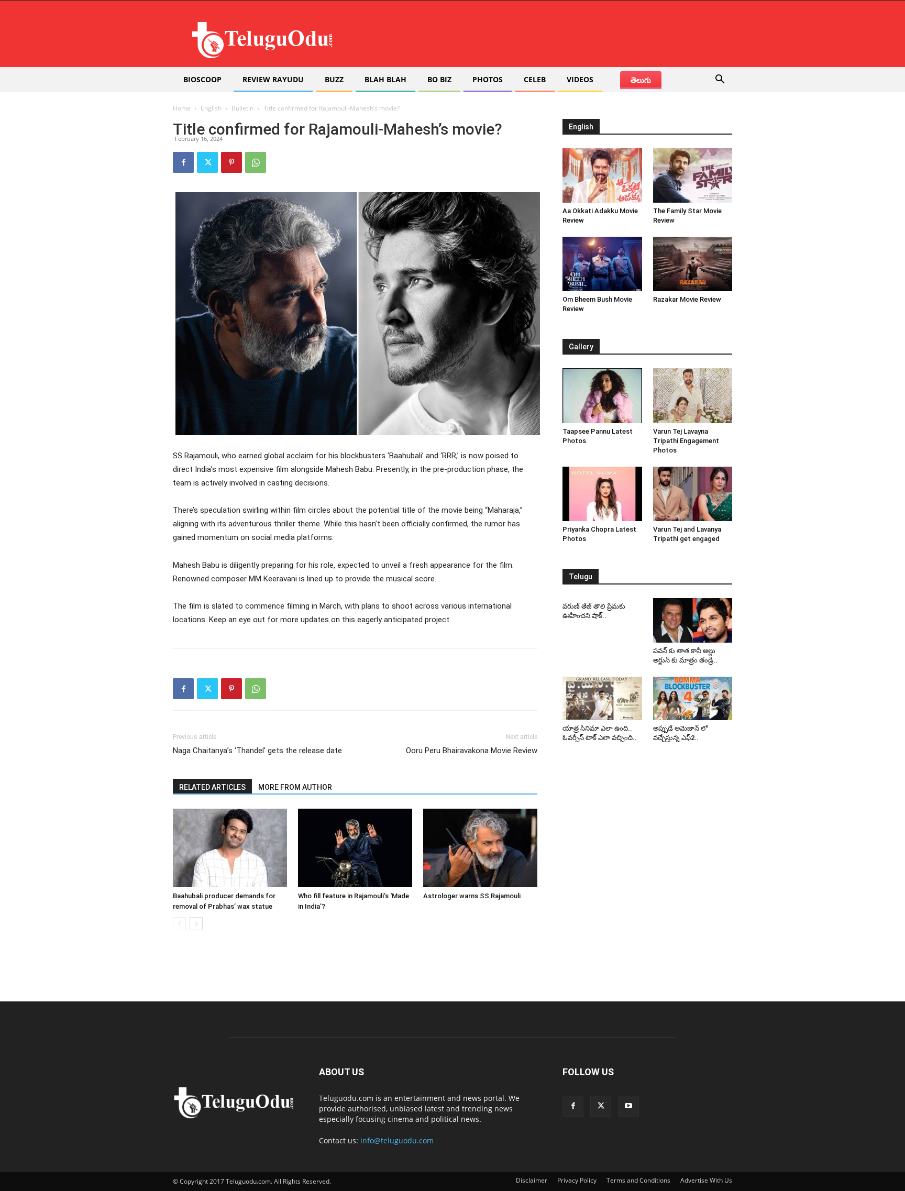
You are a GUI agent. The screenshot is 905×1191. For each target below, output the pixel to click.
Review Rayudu (273, 79)
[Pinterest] (231, 162)
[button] (719, 80)
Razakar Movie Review (687, 299)
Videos (580, 79)
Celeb (535, 79)
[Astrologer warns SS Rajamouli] (480, 848)
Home (182, 108)
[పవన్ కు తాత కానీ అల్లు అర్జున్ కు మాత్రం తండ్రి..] (693, 620)
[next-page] (196, 923)
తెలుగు (641, 80)
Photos (487, 79)
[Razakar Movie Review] (693, 264)
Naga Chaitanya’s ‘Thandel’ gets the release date (257, 750)
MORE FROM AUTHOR (295, 787)
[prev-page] (179, 923)
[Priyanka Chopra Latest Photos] (602, 494)
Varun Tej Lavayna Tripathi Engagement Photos (686, 440)
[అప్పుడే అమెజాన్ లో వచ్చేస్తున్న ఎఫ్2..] (693, 699)
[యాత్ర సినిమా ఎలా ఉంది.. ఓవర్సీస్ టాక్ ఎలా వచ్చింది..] (602, 699)
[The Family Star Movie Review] (693, 175)
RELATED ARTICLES (212, 787)
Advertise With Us (706, 1180)
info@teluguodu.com (397, 1140)
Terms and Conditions (638, 1180)
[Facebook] (183, 162)
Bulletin (242, 108)
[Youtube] (628, 1106)
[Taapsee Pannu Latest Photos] (602, 395)
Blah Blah (385, 79)
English (211, 108)
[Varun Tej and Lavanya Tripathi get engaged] (693, 494)
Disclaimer (531, 1180)
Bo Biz (439, 79)
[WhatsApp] (255, 162)
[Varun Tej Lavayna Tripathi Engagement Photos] (693, 395)
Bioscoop (202, 79)
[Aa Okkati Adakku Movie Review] (602, 175)
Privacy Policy (577, 1180)
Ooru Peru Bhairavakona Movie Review (471, 750)
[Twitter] (207, 162)
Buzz (334, 79)
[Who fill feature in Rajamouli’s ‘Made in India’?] (355, 848)
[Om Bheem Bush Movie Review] (602, 264)
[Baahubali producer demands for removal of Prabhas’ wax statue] (230, 848)
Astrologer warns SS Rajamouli (472, 896)
